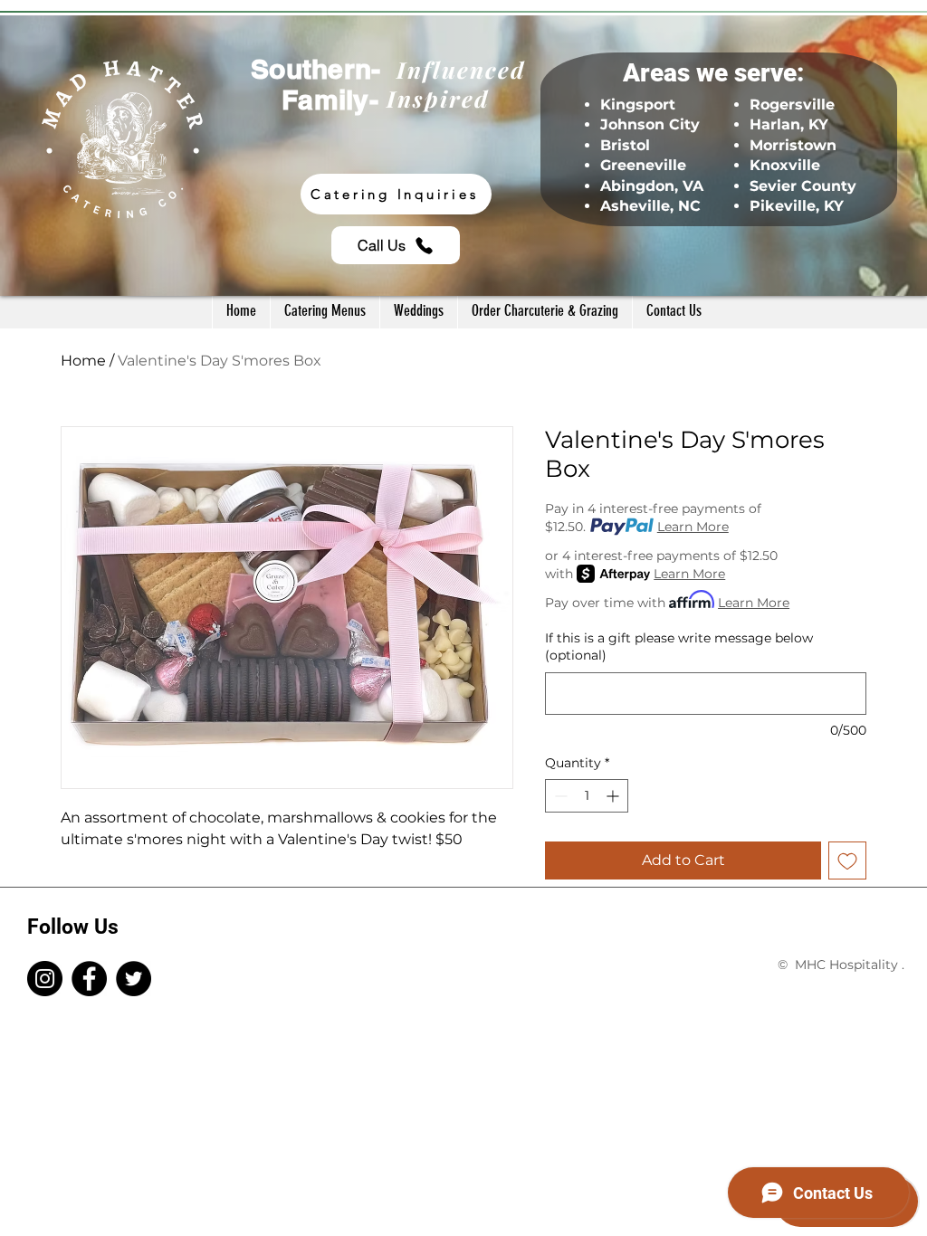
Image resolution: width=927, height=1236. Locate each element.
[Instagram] (44, 978)
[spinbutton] (586, 796)
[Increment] (614, 796)
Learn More (693, 526)
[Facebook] (89, 978)
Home (83, 360)
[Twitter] (133, 978)
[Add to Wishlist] (847, 860)
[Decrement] (559, 796)
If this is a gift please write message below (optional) (679, 647)
